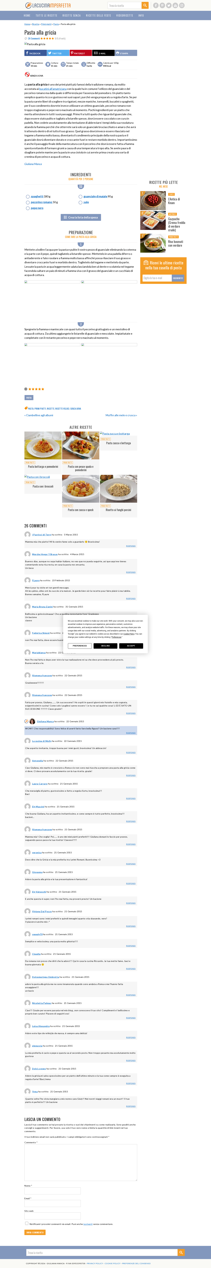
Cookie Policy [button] (128, 634)
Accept (131, 646)
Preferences (80, 646)
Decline (105, 646)
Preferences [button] (116, 637)
